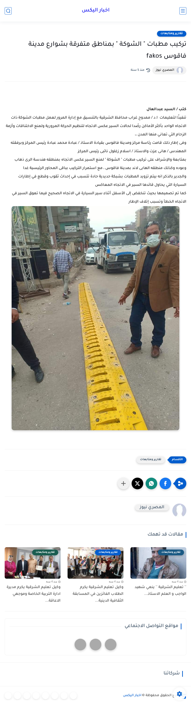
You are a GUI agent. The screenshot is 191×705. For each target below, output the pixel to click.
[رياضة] (36, 695)
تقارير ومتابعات (171, 33)
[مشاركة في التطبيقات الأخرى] (123, 483)
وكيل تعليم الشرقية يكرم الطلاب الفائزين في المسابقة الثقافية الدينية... (98, 594)
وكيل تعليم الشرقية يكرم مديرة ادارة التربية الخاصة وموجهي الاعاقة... (34, 594)
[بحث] (8, 10)
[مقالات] (17, 695)
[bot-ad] (80, 644)
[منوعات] (8, 695)
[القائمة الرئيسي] (182, 10)
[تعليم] (45, 695)
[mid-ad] (95, 644)
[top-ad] (110, 644)
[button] (165, 483)
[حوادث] (64, 695)
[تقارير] (54, 695)
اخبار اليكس (95, 11)
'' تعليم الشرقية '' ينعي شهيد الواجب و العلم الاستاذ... (160, 590)
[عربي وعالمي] (26, 695)
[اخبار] (73, 695)
